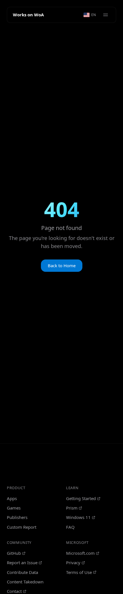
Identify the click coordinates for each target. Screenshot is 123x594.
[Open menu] (105, 14)
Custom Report (21, 527)
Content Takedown (25, 582)
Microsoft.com (80, 553)
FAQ (70, 527)
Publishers (17, 517)
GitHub (14, 553)
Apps (12, 498)
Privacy (73, 562)
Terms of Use (79, 572)
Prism (72, 508)
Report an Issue (22, 562)
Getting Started (81, 498)
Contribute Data (22, 572)
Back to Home (62, 265)
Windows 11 (78, 517)
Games (14, 508)
